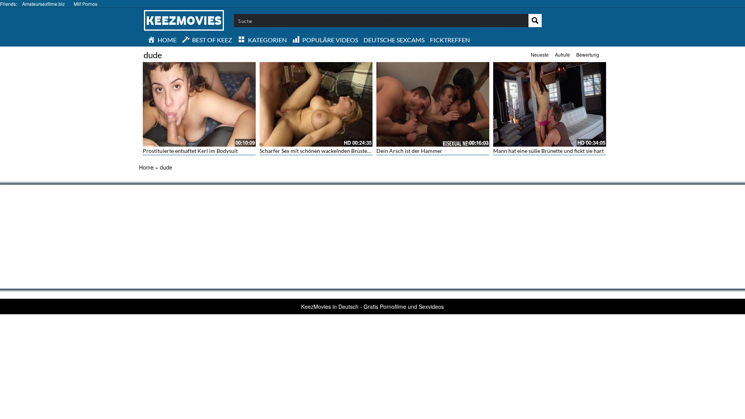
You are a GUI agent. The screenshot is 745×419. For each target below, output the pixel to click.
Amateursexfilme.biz (43, 4)
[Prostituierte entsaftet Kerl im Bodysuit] (199, 104)
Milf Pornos (85, 4)
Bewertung (587, 54)
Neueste (540, 54)
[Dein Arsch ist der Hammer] (432, 104)
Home (146, 167)
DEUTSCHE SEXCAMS (394, 39)
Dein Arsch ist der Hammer (409, 150)
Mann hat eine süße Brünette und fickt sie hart (548, 150)
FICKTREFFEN (450, 39)
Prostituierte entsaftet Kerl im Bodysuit (190, 150)
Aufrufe (562, 54)
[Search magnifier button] (535, 20)
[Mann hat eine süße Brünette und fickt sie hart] (549, 104)
